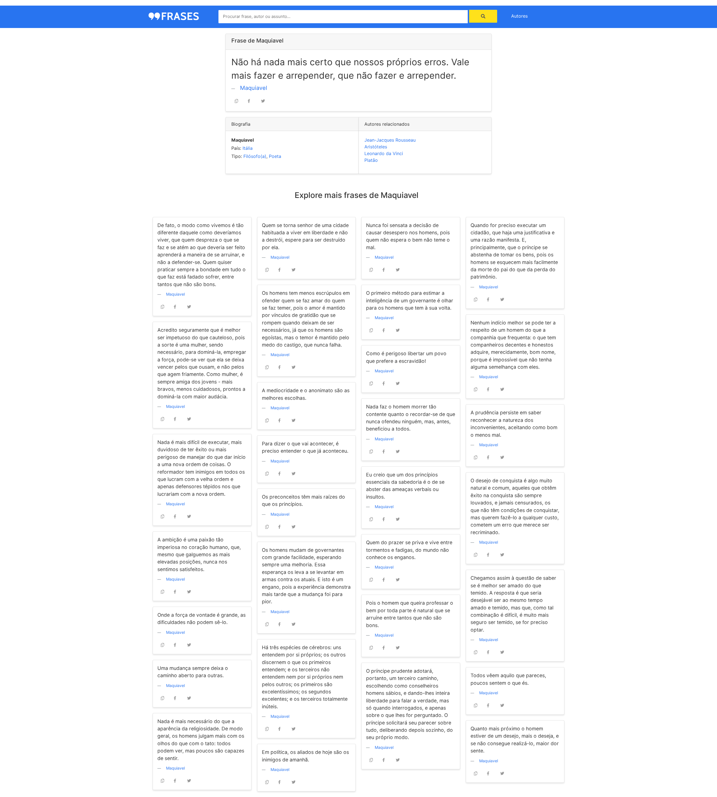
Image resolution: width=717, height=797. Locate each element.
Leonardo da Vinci (383, 153)
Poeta (275, 156)
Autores (519, 16)
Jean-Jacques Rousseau (390, 140)
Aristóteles (375, 146)
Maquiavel (253, 88)
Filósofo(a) (254, 156)
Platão (371, 160)
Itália (248, 148)
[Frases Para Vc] (173, 15)
